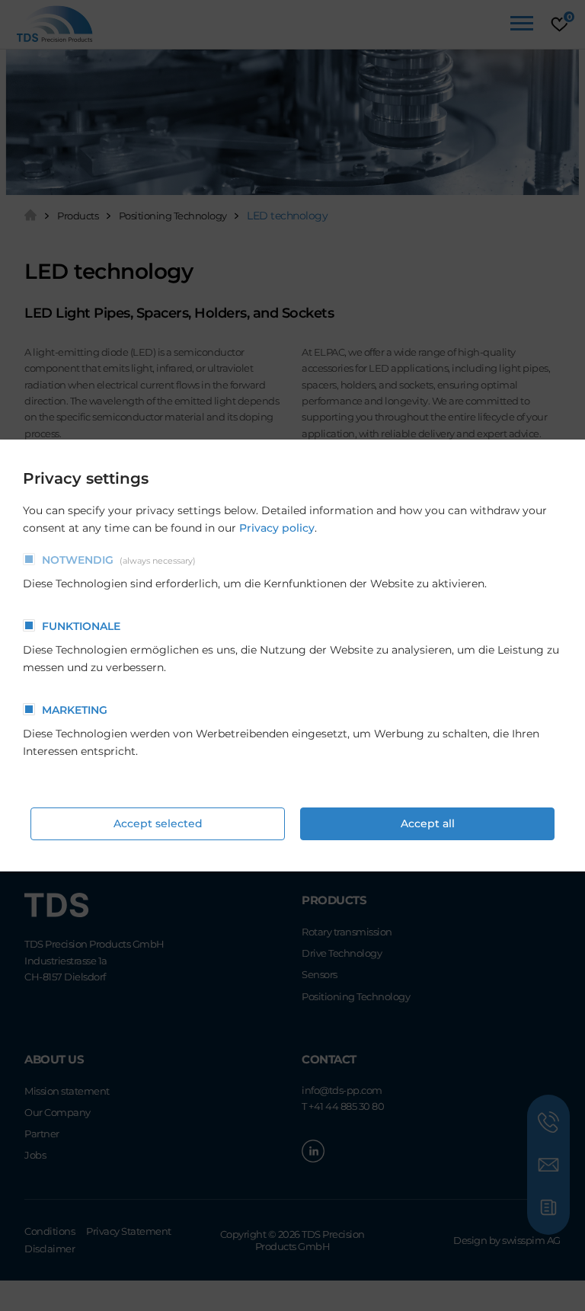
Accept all (428, 823)
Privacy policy (277, 528)
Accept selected (158, 823)
